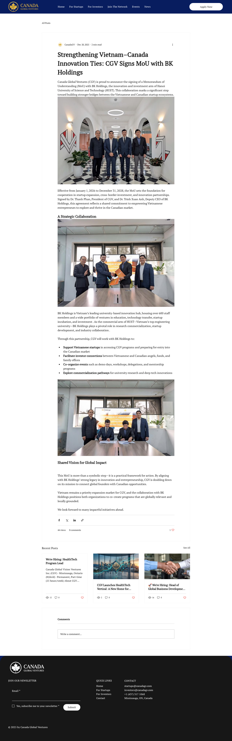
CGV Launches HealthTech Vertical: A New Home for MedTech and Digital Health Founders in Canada (114, 587)
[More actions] (172, 45)
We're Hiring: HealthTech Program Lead (61, 561)
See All (186, 547)
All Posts (46, 22)
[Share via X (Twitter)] (66, 520)
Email (16, 691)
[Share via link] (82, 520)
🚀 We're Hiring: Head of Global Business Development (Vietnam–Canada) (167, 587)
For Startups (103, 690)
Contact (100, 698)
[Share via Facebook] (59, 520)
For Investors (103, 694)
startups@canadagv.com (138, 686)
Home (99, 686)
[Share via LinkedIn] (74, 520)
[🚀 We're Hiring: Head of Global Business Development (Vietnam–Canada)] (167, 566)
